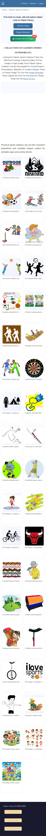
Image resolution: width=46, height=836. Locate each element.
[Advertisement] (23, 118)
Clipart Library (9, 806)
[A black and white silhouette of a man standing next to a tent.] (11, 402)
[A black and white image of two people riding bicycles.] (11, 536)
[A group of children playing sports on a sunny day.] (11, 771)
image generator (36, 72)
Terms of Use (13, 812)
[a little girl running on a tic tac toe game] (11, 502)
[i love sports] (34, 670)
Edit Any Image (23, 26)
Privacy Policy (13, 820)
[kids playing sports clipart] (34, 738)
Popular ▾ (33, 3)
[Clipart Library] (3, 3)
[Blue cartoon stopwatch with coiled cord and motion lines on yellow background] (34, 401)
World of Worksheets (13, 829)
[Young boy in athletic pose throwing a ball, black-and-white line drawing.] (11, 708)
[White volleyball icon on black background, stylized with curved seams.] (34, 267)
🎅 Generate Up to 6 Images (24, 38)
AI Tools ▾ (24, 3)
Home (4, 10)
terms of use (29, 79)
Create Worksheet (23, 32)
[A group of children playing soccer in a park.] (11, 737)
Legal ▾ (41, 3)
